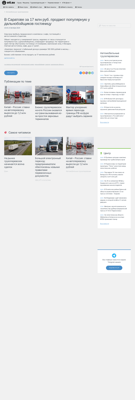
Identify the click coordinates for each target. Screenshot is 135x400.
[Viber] (86, 73)
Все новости (104, 122)
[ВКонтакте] (80, 73)
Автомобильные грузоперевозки (78, 171)
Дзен (6, 171)
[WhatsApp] (89, 73)
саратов (47, 64)
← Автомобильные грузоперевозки (16, 12)
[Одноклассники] (83, 73)
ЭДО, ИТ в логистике (43, 180)
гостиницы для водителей (12, 64)
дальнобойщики (40, 64)
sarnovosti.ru (9, 58)
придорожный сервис (27, 64)
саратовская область (57, 64)
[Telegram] (92, 73)
